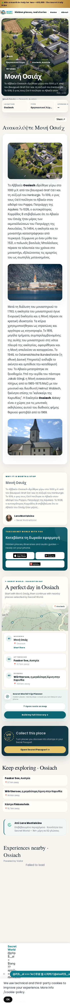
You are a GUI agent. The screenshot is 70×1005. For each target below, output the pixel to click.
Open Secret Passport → (35, 749)
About (64, 12)
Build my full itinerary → (35, 714)
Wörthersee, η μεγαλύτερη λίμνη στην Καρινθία (37, 678)
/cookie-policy (14, 992)
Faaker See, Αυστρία (26, 660)
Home (53, 12)
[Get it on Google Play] (50, 555)
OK (8, 999)
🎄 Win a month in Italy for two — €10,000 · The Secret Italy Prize (32, 4)
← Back (8, 56)
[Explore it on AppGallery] (35, 564)
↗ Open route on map (35, 706)
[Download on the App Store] (20, 555)
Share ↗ (61, 119)
